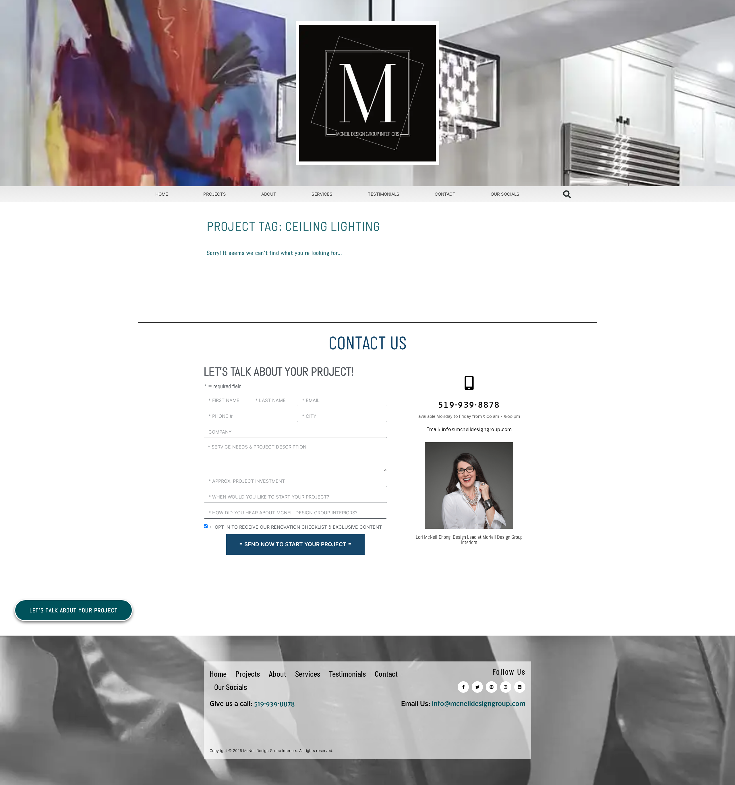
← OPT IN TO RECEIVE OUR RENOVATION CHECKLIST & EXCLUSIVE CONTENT (295, 527)
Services (322, 194)
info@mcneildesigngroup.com (469, 429)
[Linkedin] (519, 686)
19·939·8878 (276, 704)
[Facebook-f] (463, 686)
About (268, 194)
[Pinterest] (491, 686)
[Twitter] (477, 686)
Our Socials (505, 194)
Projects (214, 194)
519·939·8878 (469, 405)
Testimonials (383, 194)
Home (161, 194)
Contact (445, 194)
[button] (567, 194)
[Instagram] (505, 686)
